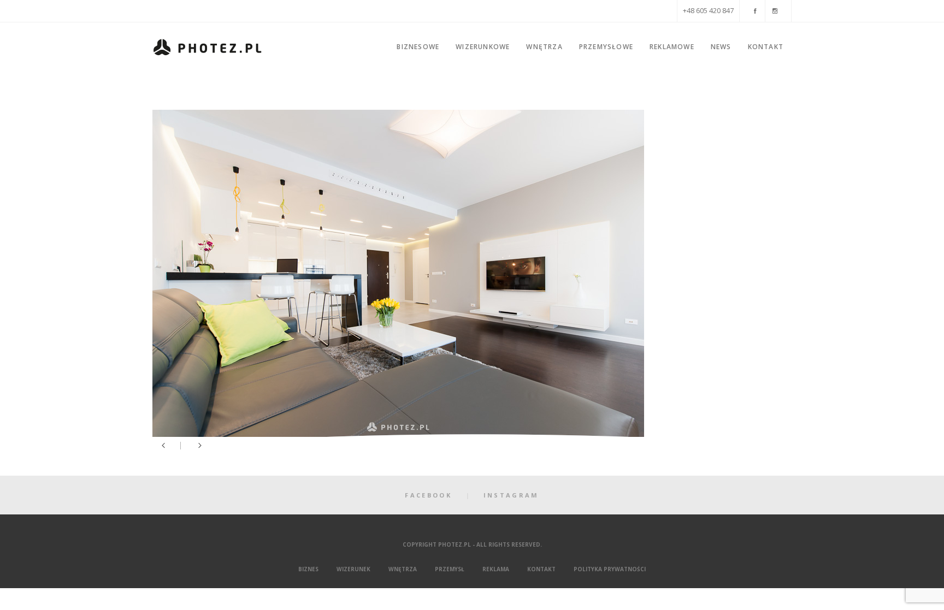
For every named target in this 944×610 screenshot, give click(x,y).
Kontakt (541, 569)
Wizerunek (353, 569)
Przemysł (449, 569)
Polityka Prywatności (610, 569)
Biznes (308, 569)
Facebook (428, 495)
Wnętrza (402, 569)
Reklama (495, 569)
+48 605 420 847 (708, 10)
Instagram (511, 495)
